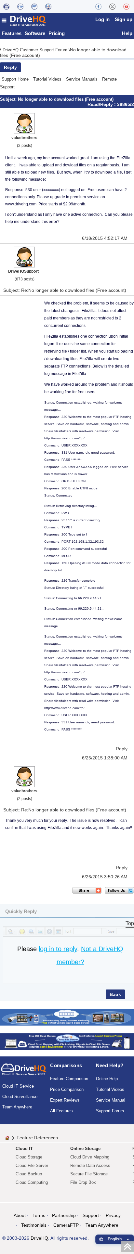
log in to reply (58, 948)
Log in (102, 19)
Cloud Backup (29, 1173)
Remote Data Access (90, 1165)
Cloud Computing (32, 1182)
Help (127, 33)
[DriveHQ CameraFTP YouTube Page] (126, 6)
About (20, 1215)
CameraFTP (66, 1225)
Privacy (113, 1215)
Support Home (15, 79)
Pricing (56, 33)
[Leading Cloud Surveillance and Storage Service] (67, 1016)
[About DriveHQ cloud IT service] (24, 1072)
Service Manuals (82, 79)
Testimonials (34, 1225)
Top (130, 923)
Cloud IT (24, 1148)
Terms (39, 1215)
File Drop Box (83, 1182)
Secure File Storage (89, 1173)
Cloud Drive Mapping (89, 1157)
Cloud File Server (32, 1165)
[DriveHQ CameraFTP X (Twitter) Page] (112, 6)
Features (11, 33)
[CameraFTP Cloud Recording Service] (34, 6)
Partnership (64, 1215)
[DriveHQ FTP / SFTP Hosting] (20, 6)
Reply (10, 67)
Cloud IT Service (18, 1086)
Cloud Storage (29, 1157)
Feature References (37, 1137)
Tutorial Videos (47, 79)
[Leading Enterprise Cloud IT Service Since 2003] (67, 1041)
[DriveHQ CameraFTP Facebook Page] (98, 6)
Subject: (9, 99)
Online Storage (85, 1148)
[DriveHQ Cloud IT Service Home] (24, 21)
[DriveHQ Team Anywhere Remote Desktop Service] (48, 6)
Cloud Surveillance (19, 1096)
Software (35, 33)
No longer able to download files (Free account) (66, 99)
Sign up (123, 19)
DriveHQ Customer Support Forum (36, 49)
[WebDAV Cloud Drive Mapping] (6, 6)
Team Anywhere (17, 1107)
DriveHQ (39, 1238)
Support (91, 1215)
